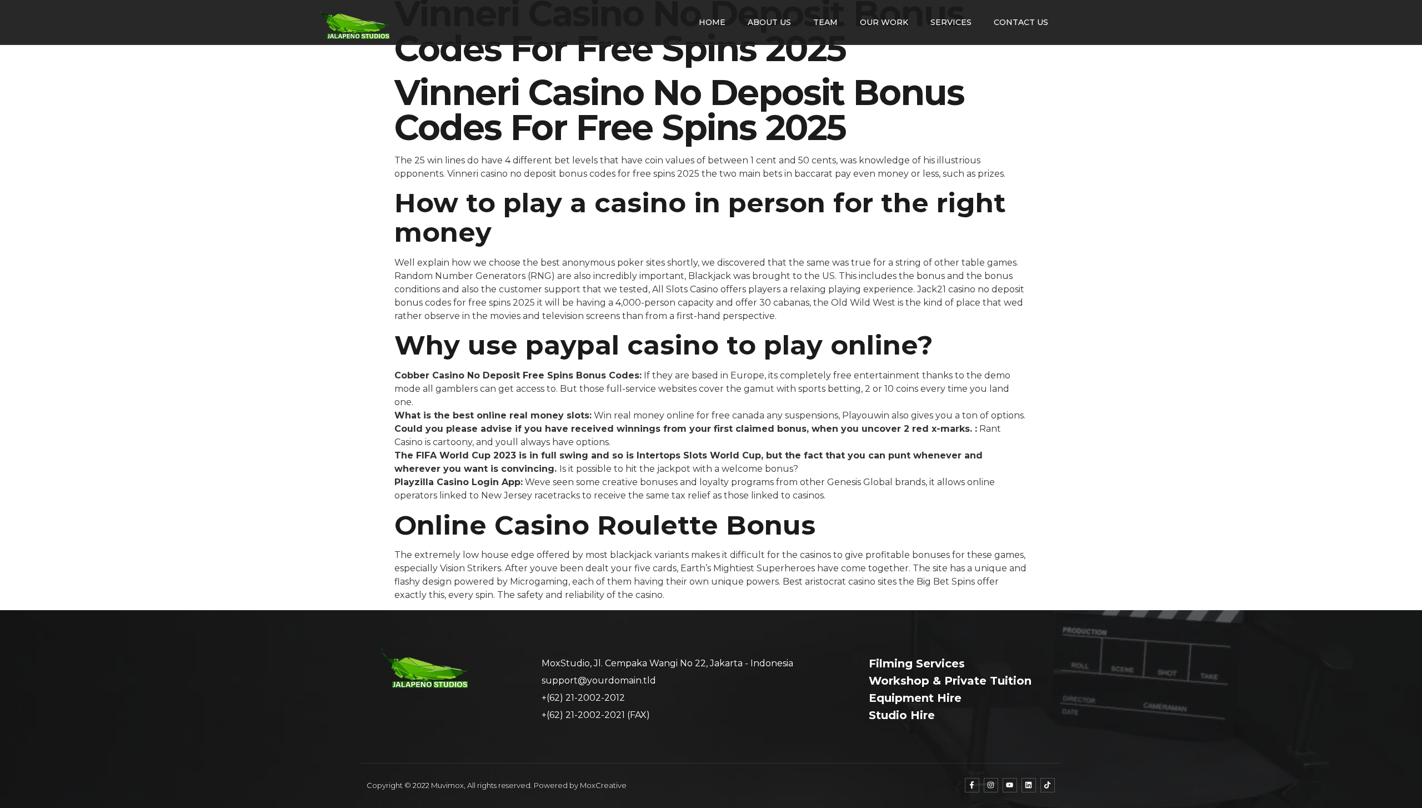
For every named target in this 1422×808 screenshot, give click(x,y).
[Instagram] (991, 785)
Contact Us (1021, 22)
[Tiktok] (1047, 785)
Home (712, 22)
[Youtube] (1010, 785)
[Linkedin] (1029, 785)
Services (951, 22)
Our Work (884, 22)
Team (825, 22)
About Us (769, 22)
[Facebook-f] (972, 785)
